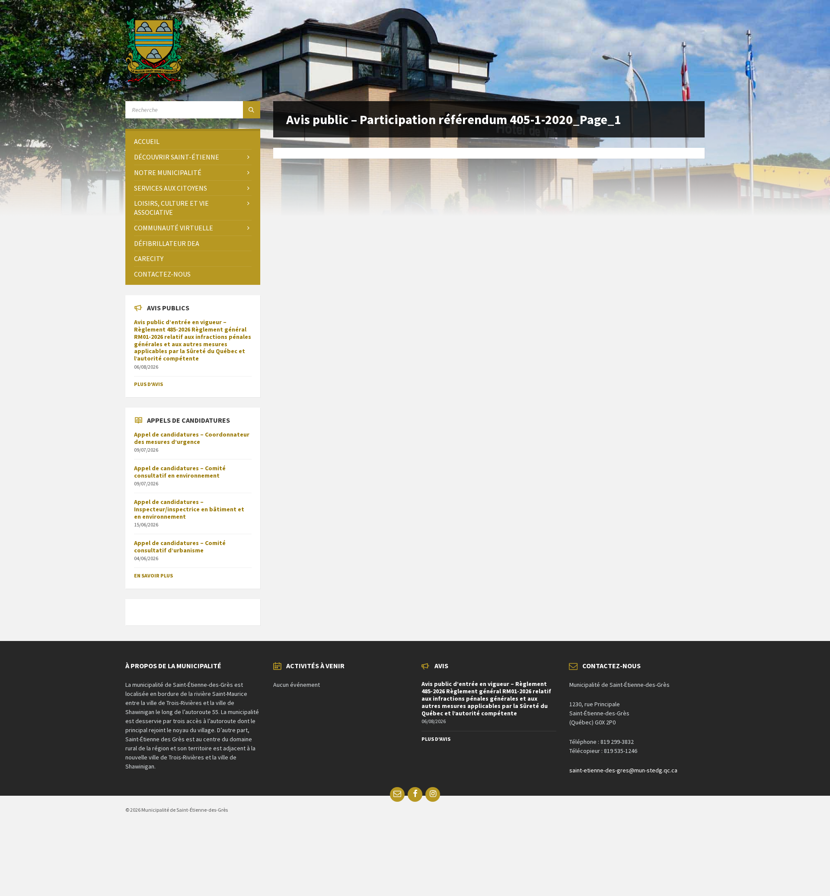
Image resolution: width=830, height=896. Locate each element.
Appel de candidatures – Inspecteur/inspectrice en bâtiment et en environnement (189, 509)
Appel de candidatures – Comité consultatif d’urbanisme (180, 546)
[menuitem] (193, 141)
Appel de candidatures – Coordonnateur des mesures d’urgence (191, 438)
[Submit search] (251, 109)
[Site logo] (154, 80)
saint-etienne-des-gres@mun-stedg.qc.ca (623, 770)
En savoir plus (153, 575)
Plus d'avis (148, 384)
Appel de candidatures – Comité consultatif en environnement (180, 471)
